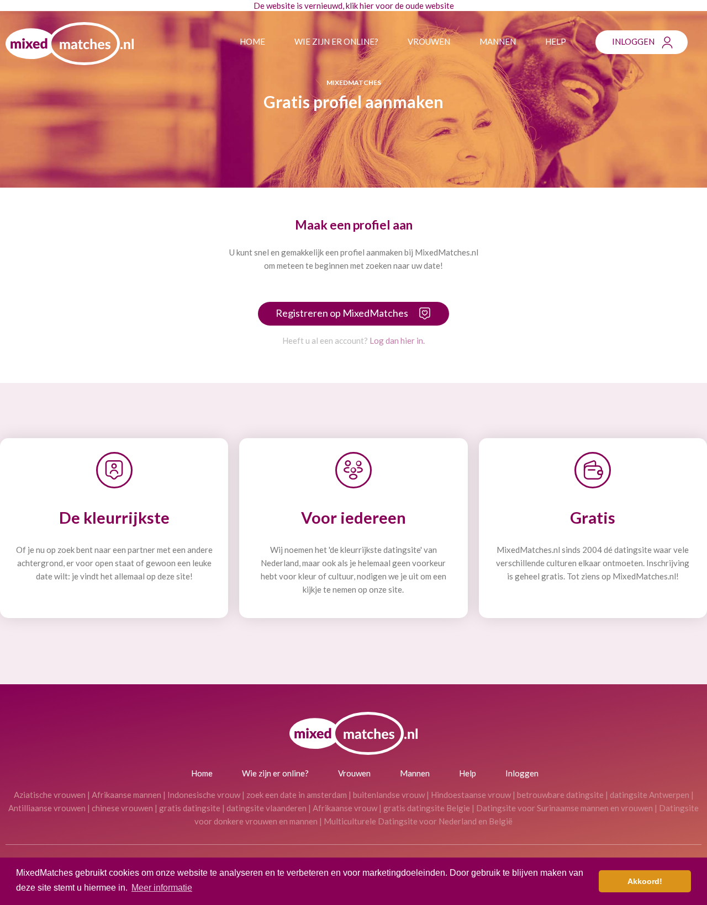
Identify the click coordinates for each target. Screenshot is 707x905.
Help (555, 41)
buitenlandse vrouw (389, 795)
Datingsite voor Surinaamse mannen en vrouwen (564, 808)
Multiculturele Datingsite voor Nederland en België (418, 821)
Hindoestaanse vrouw (471, 795)
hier (367, 5)
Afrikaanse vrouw (345, 808)
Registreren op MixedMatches (342, 313)
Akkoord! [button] (644, 881)
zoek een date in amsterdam (296, 795)
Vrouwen (429, 41)
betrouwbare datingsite (560, 795)
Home (252, 41)
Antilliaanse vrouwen (47, 808)
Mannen (497, 41)
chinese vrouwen (122, 808)
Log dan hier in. (397, 340)
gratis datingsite (189, 808)
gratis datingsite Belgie (426, 808)
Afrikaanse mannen (126, 795)
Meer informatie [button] (161, 887)
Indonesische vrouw (203, 795)
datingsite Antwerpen (649, 795)
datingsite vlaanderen (266, 808)
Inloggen (633, 41)
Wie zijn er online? (336, 41)
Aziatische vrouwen (50, 795)
